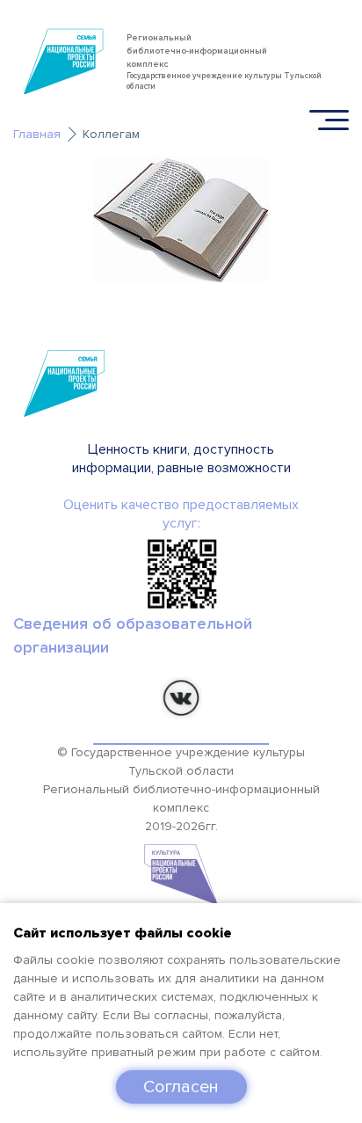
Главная (37, 134)
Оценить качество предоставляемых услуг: (181, 514)
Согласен (181, 1086)
